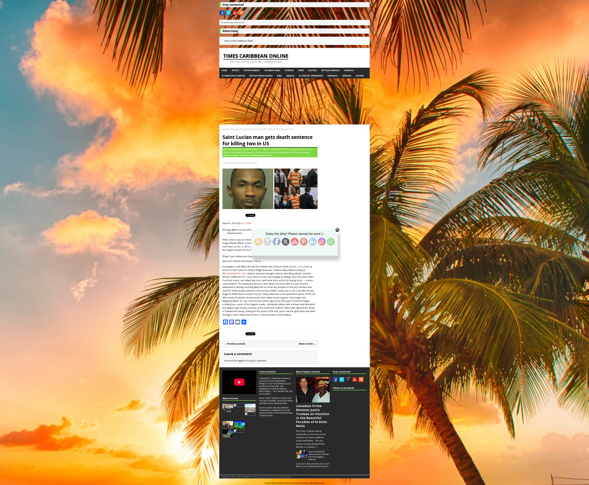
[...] (315, 447)
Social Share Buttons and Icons (280, 483)
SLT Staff (246, 223)
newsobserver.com (236, 273)
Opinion (289, 70)
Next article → (307, 343)
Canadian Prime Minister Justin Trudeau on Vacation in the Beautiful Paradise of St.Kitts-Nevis (312, 416)
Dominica (349, 70)
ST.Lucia (252, 162)
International (272, 70)
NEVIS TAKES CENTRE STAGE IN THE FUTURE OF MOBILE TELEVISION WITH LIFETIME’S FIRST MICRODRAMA (276, 401)
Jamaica (290, 75)
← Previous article (234, 343)
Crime (301, 70)
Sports (235, 70)
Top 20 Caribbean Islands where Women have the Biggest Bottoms (318, 455)
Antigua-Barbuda (330, 70)
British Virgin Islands (261, 75)
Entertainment (252, 70)
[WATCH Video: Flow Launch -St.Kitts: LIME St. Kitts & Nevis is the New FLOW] (239, 410)
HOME (224, 70)
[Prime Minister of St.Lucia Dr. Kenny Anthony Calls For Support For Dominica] (239, 436)
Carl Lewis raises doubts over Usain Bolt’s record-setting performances (312, 465)
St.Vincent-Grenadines (311, 75)
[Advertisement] (294, 101)
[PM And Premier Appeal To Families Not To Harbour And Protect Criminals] (250, 418)
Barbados (332, 75)
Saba (279, 75)
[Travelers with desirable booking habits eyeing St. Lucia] (239, 427)
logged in (241, 360)
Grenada (346, 75)
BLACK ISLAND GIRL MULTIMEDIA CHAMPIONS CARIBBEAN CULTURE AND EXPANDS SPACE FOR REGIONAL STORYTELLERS (276, 411)
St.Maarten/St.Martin (233, 75)
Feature (312, 70)
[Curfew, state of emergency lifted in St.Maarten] (227, 427)
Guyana (360, 75)
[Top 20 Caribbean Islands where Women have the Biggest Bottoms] (301, 456)
